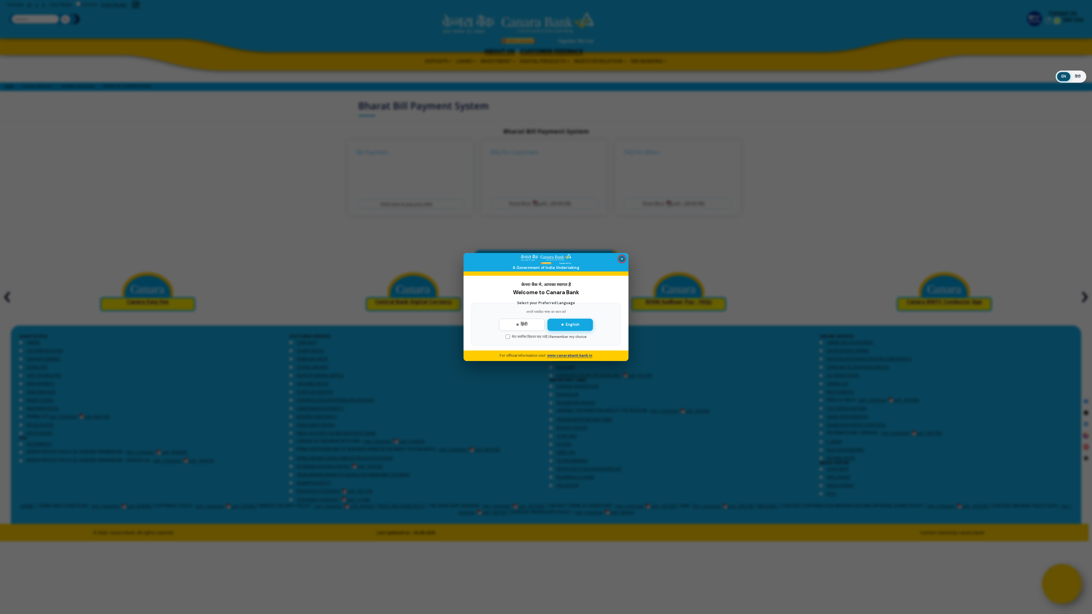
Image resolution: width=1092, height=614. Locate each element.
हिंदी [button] (1078, 76)
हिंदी (524, 324)
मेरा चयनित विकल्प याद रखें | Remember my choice (549, 337)
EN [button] (1063, 76)
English (572, 324)
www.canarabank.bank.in (569, 355)
